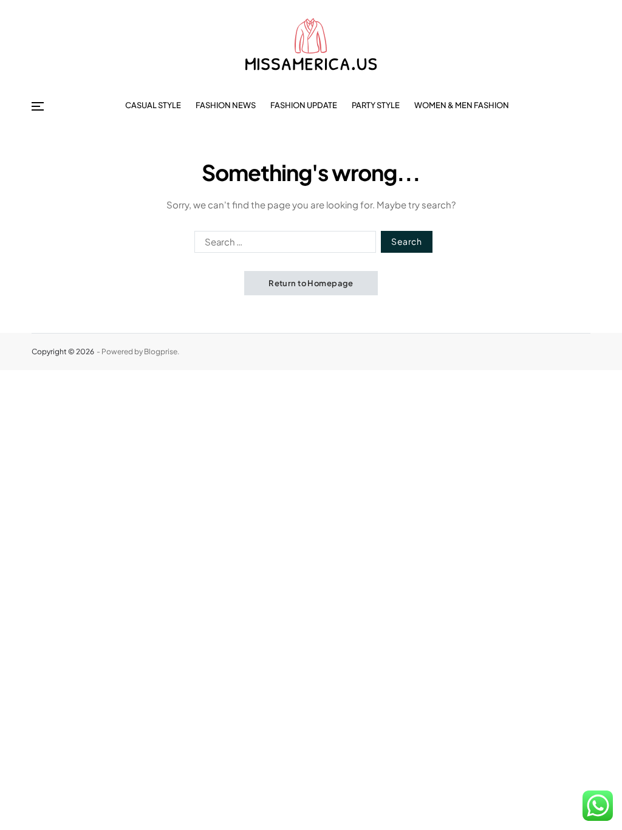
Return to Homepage (311, 283)
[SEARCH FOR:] (283, 244)
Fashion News (226, 105)
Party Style (376, 105)
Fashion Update (303, 105)
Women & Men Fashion (461, 105)
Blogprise (160, 351)
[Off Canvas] (38, 106)
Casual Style (153, 105)
